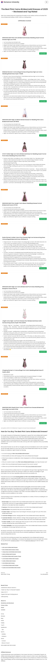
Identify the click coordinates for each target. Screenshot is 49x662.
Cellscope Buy (4, 596)
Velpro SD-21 (4, 592)
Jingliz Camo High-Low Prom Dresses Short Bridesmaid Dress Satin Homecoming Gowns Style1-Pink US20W (22, 321)
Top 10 (2, 625)
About (2, 607)
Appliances (4, 627)
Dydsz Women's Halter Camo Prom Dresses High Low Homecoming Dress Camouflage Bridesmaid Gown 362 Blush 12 (23, 238)
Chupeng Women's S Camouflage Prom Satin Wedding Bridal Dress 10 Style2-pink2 (22, 371)
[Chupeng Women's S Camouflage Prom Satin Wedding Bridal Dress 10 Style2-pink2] (24, 363)
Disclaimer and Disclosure (7, 603)
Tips (3, 629)
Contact (3, 609)
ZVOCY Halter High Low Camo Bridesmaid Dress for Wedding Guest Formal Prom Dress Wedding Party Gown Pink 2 (24, 155)
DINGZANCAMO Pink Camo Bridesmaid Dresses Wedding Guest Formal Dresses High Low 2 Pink (23, 38)
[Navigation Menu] (46, 2)
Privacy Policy (4, 605)
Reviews (3, 616)
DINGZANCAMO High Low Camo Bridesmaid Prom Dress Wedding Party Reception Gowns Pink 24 (23, 287)
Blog (2, 618)
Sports (2, 632)
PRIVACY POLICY (6, 643)
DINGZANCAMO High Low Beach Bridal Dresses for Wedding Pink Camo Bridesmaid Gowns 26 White (23, 120)
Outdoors (4, 636)
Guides (2, 623)
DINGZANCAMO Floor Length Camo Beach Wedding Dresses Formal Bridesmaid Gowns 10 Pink (22, 204)
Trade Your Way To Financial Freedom (10, 590)
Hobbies (4, 634)
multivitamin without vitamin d (8, 587)
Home (2, 614)
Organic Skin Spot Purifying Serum (9, 594)
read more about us (30, 540)
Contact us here (15, 540)
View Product (43, 53)
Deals (2, 620)
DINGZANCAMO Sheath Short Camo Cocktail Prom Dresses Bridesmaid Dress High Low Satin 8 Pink (23, 408)
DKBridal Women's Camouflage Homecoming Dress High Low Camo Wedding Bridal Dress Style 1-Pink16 (22, 73)
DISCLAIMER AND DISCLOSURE (8, 645)
